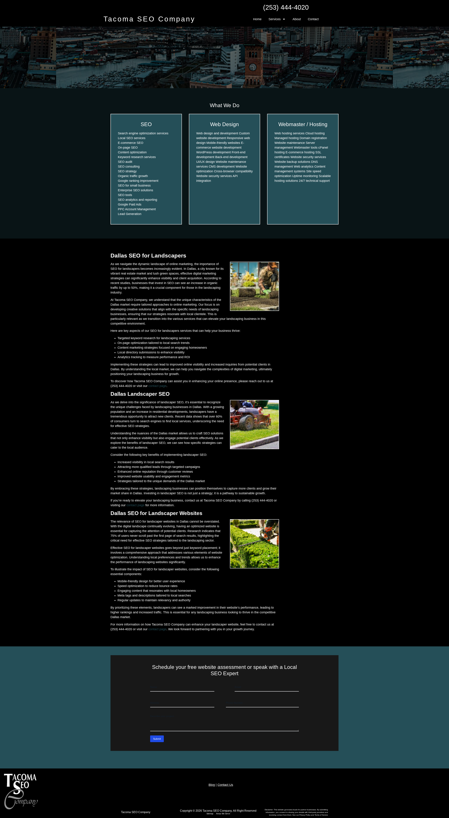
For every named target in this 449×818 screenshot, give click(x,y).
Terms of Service (321, 815)
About (297, 19)
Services (275, 19)
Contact (313, 19)
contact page (157, 386)
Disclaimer (269, 810)
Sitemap (209, 814)
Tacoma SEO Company (149, 19)
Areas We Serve (223, 814)
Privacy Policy (305, 815)
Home (257, 19)
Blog (212, 785)
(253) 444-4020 (286, 7)
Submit (157, 738)
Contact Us (225, 785)
